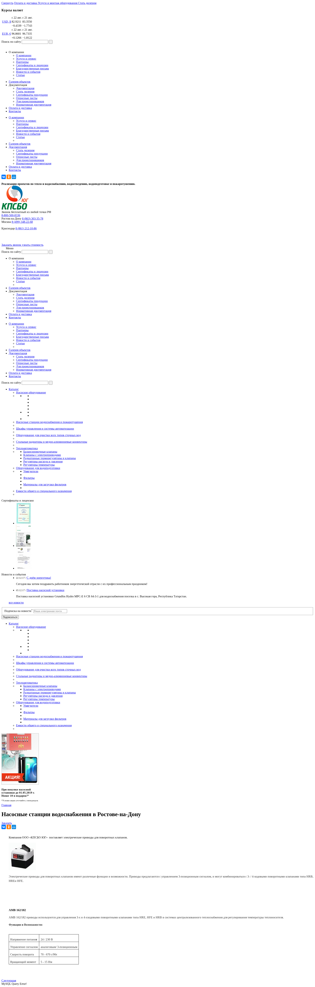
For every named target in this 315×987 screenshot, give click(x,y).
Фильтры (29, 477)
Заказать (6, 823)
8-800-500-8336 (10, 215)
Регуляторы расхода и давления (43, 461)
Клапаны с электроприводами (42, 454)
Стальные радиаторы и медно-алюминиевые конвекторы (51, 441)
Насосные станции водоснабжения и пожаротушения (49, 422)
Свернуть (7, 3)
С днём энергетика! (39, 577)
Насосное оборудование (31, 392)
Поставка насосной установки (45, 590)
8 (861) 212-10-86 (26, 228)
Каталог (14, 389)
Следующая (8, 980)
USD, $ (6, 21)
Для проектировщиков (30, 101)
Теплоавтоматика (27, 448)
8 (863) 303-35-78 (32, 218)
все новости (16, 602)
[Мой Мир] (14, 177)
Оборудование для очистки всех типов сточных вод (48, 435)
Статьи (20, 75)
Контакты (15, 111)
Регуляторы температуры (39, 464)
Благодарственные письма (32, 68)
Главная (6, 805)
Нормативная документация (33, 104)
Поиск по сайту (11, 41)
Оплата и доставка (20, 108)
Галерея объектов (19, 81)
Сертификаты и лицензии (32, 65)
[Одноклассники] (9, 177)
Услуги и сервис (26, 58)
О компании (23, 55)
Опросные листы (26, 98)
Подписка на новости (18, 610)
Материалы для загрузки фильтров (44, 484)
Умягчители (30, 471)
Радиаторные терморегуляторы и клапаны (49, 458)
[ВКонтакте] (3, 177)
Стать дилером (25, 91)
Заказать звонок (11, 244)
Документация (25, 88)
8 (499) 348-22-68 (22, 221)
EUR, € (6, 33)
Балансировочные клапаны (40, 451)
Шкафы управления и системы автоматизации (45, 428)
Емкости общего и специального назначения (44, 491)
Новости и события (28, 71)
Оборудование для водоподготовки (38, 468)
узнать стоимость (32, 244)
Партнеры (22, 62)
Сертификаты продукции (32, 94)
